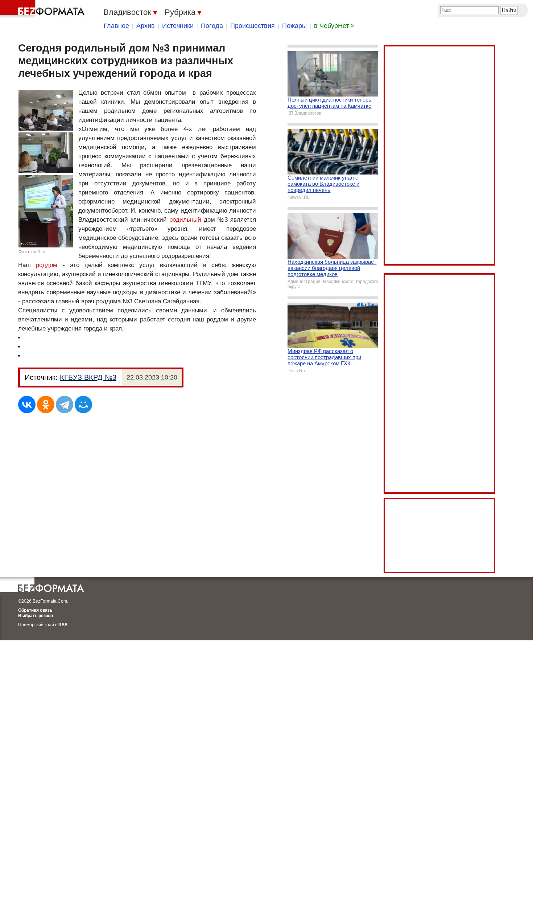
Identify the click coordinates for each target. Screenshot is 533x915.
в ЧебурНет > (334, 25)
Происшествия (252, 25)
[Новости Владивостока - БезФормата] (43, 9)
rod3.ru (38, 251)
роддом (46, 265)
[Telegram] (64, 404)
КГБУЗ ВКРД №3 (88, 377)
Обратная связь (35, 610)
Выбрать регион (35, 615)
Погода (212, 25)
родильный (185, 219)
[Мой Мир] (83, 404)
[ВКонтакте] (27, 404)
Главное (116, 25)
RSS (62, 624)
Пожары (294, 25)
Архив (145, 25)
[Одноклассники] (45, 404)
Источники (178, 25)
